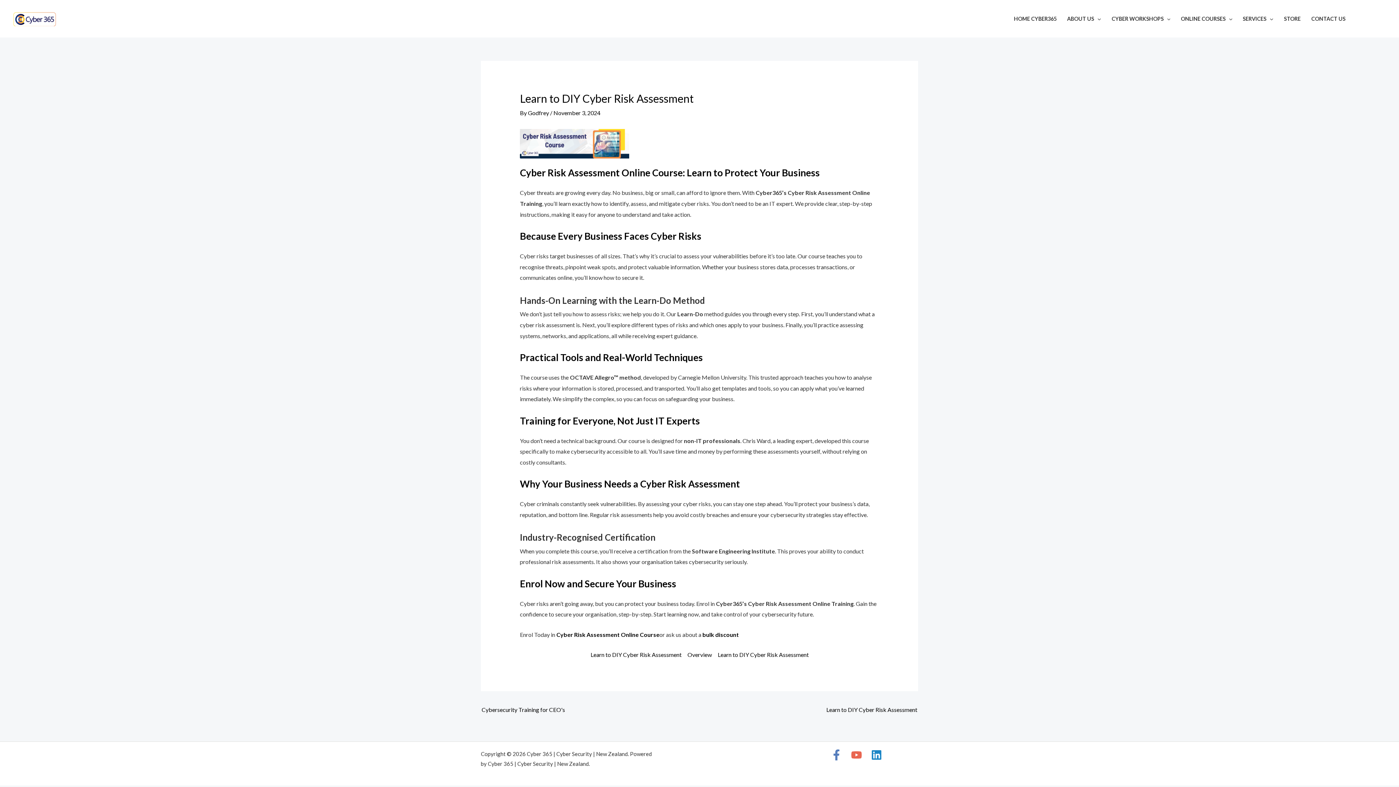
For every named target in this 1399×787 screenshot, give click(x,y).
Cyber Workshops (1138, 19)
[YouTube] (1372, 19)
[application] (1097, 19)
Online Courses (1203, 19)
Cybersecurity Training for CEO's (523, 709)
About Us (1080, 19)
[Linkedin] (1383, 19)
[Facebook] (1361, 19)
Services (1254, 19)
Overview (699, 654)
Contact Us (1328, 19)
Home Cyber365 (1035, 19)
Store (1292, 19)
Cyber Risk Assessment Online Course (607, 634)
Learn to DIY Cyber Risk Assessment (636, 654)
